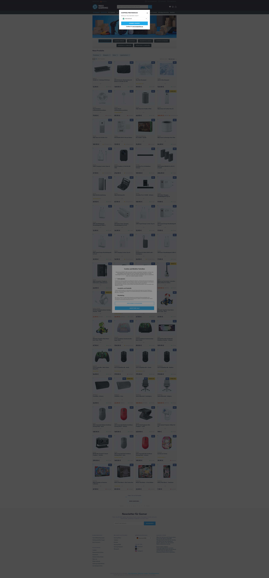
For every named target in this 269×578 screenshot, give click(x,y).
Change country (134, 23)
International (128, 18)
